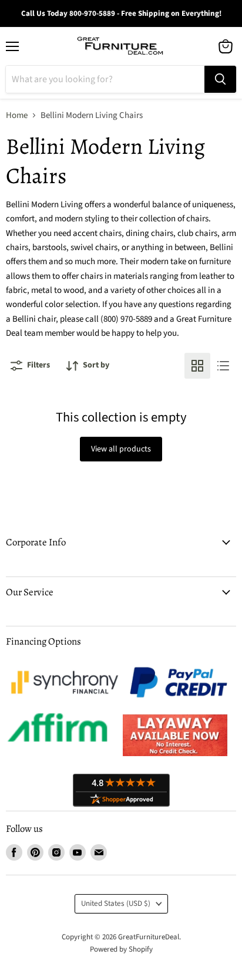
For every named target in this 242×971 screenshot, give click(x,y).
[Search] (220, 79)
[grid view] (197, 366)
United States (115, 903)
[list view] (223, 366)
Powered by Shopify (121, 949)
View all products (121, 449)
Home (17, 115)
